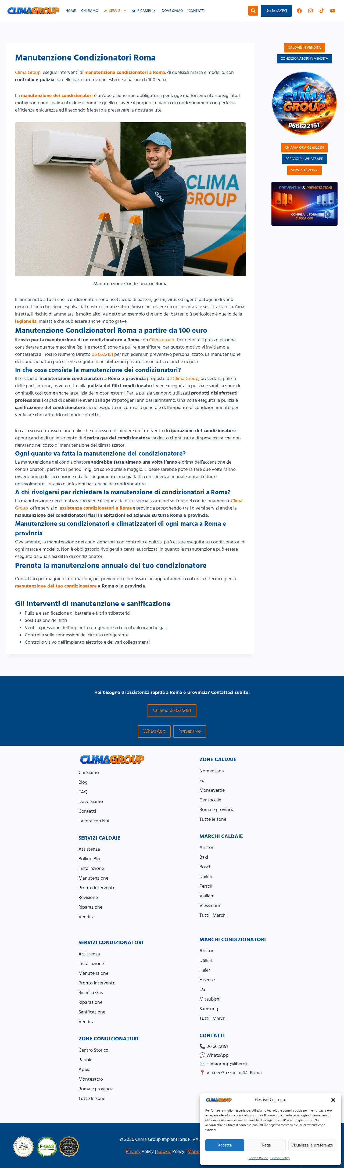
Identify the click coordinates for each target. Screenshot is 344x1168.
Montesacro (90, 1079)
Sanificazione (91, 1012)
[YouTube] (333, 11)
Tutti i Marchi (213, 915)
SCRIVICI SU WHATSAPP (304, 159)
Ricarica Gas (90, 992)
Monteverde (212, 790)
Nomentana (211, 771)
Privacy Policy (280, 1158)
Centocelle (210, 800)
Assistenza (89, 849)
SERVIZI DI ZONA (304, 170)
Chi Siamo (89, 10)
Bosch (205, 867)
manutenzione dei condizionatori (57, 95)
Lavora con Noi (93, 821)
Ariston (206, 847)
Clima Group (28, 72)
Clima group (161, 339)
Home (71, 10)
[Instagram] (310, 11)
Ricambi (144, 10)
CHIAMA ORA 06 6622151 (304, 147)
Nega (266, 1145)
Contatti (196, 10)
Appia (84, 1069)
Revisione (88, 897)
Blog (83, 782)
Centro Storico (93, 1050)
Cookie (164, 1151)
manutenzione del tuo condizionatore (56, 586)
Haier (204, 970)
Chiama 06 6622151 (172, 710)
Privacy (133, 1151)
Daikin (205, 876)
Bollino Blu (89, 858)
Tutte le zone (212, 819)
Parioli (84, 1059)
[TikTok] (322, 11)
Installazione (91, 868)
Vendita (86, 916)
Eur (202, 780)
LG (202, 989)
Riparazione (90, 907)
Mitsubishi (209, 999)
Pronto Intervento (97, 887)
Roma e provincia (217, 809)
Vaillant (207, 896)
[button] (333, 1100)
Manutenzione (93, 878)
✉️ (224, 1063)
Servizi (115, 10)
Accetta (225, 1145)
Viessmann (210, 905)
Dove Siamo (90, 801)
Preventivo (189, 731)
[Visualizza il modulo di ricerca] (253, 11)
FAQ (83, 792)
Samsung (208, 1008)
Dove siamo (172, 10)
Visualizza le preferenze (312, 1145)
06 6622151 (276, 10)
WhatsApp (154, 731)
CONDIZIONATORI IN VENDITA (304, 58)
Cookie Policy (258, 1158)
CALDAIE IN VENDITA (304, 47)
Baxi (203, 857)
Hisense (207, 979)
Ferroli (205, 886)
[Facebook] (299, 11)
